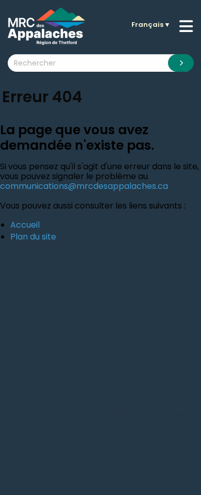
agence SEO (64, 414)
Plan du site (33, 237)
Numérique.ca (25, 414)
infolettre (47, 423)
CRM (27, 423)
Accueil (25, 225)
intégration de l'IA (106, 414)
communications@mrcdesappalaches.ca (84, 186)
